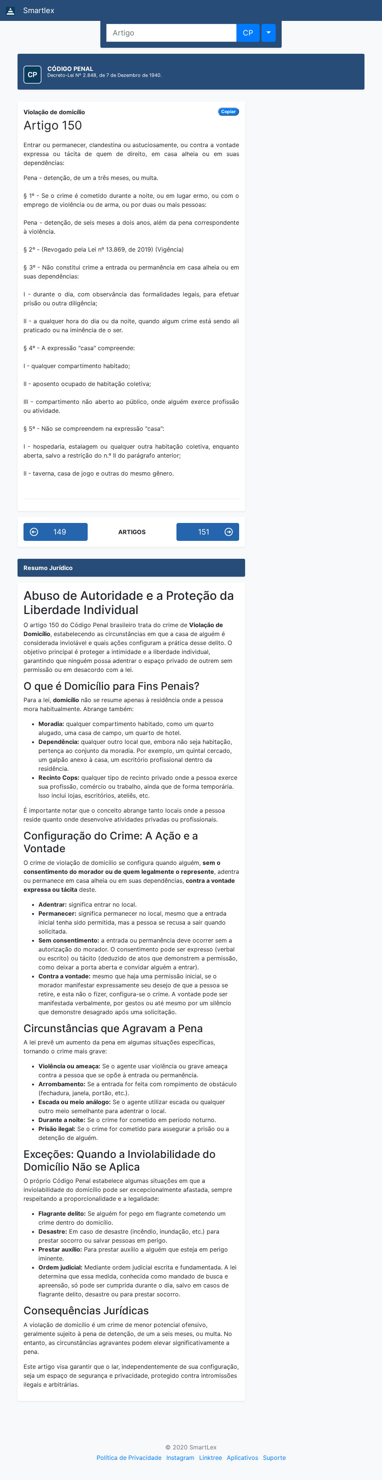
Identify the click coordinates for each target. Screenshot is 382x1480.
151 (203, 531)
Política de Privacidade (129, 1457)
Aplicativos (242, 1457)
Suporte (274, 1457)
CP (248, 32)
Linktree (210, 1457)
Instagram (180, 1457)
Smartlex (37, 10)
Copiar (228, 111)
